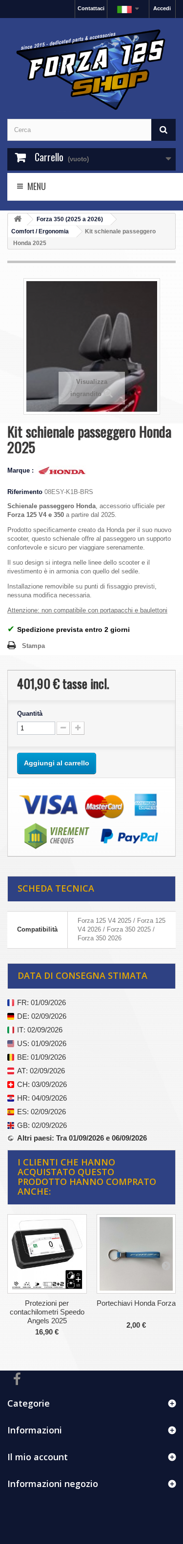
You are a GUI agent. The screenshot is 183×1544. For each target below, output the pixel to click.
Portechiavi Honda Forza (136, 1303)
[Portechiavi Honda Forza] (136, 1254)
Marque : (21, 470)
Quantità (29, 713)
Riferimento (24, 492)
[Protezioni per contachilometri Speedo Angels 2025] (47, 1254)
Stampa (33, 645)
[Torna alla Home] (17, 219)
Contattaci (91, 8)
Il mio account (37, 1457)
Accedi (162, 8)
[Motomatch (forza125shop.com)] (91, 68)
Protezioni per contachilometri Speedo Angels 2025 (47, 1312)
